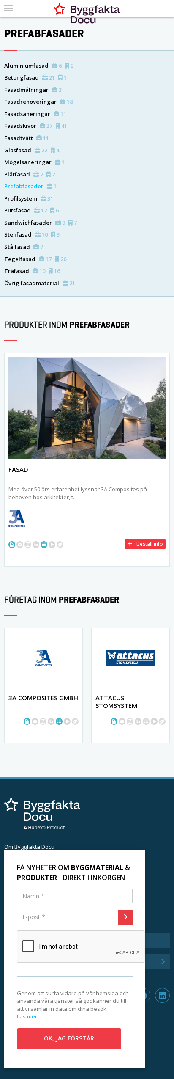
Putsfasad (31, 210)
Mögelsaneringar (34, 162)
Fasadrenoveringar (38, 101)
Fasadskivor (35, 125)
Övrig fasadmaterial (39, 283)
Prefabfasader (30, 186)
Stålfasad (23, 246)
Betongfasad (35, 77)
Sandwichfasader (40, 222)
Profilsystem (28, 198)
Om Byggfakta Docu (29, 847)
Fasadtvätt (26, 138)
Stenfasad (32, 234)
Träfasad (32, 271)
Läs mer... (29, 1016)
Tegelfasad (35, 259)
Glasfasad (31, 150)
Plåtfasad (29, 174)
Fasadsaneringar (35, 114)
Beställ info (149, 544)
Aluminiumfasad (38, 65)
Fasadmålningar (33, 90)
